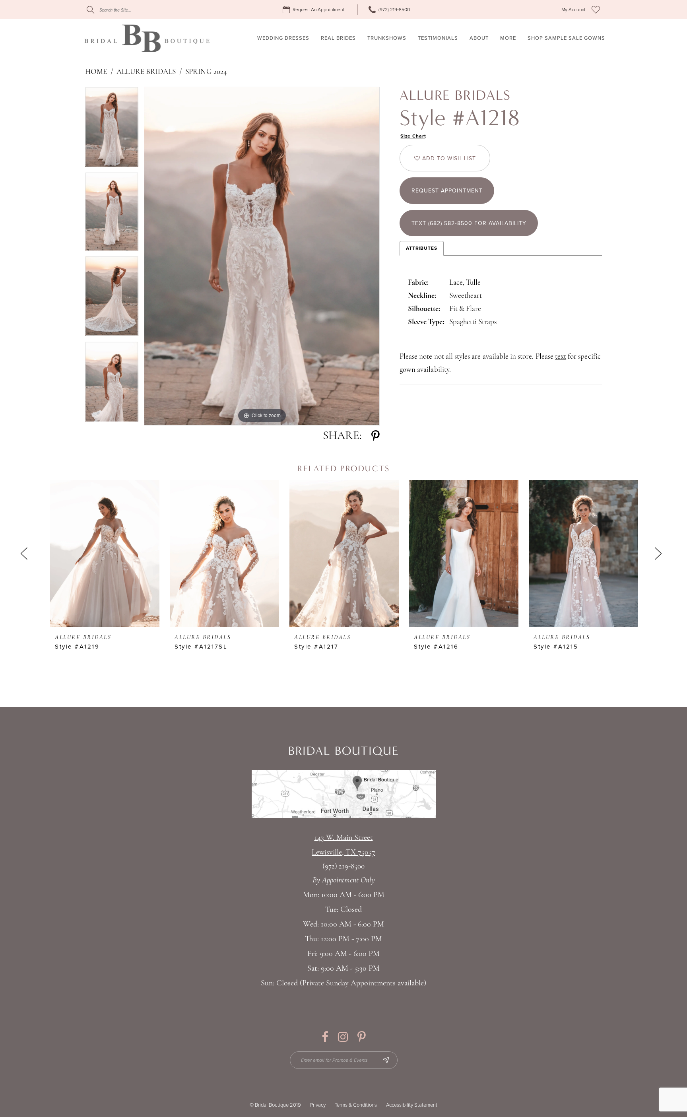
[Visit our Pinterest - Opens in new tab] (361, 1037)
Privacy (318, 1105)
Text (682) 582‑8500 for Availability (468, 223)
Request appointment (447, 190)
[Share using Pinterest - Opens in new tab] (375, 436)
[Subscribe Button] (386, 1060)
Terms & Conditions (356, 1105)
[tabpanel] (111, 129)
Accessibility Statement (411, 1105)
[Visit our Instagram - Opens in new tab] (343, 1037)
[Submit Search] (90, 10)
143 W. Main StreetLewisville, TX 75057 (343, 845)
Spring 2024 (206, 72)
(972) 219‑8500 (343, 866)
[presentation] (104, 553)
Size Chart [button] (413, 136)
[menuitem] (314, 10)
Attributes (421, 248)
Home (96, 72)
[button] (573, 9)
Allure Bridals (146, 72)
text (560, 357)
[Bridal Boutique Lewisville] (147, 38)
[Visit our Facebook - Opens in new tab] (325, 1037)
